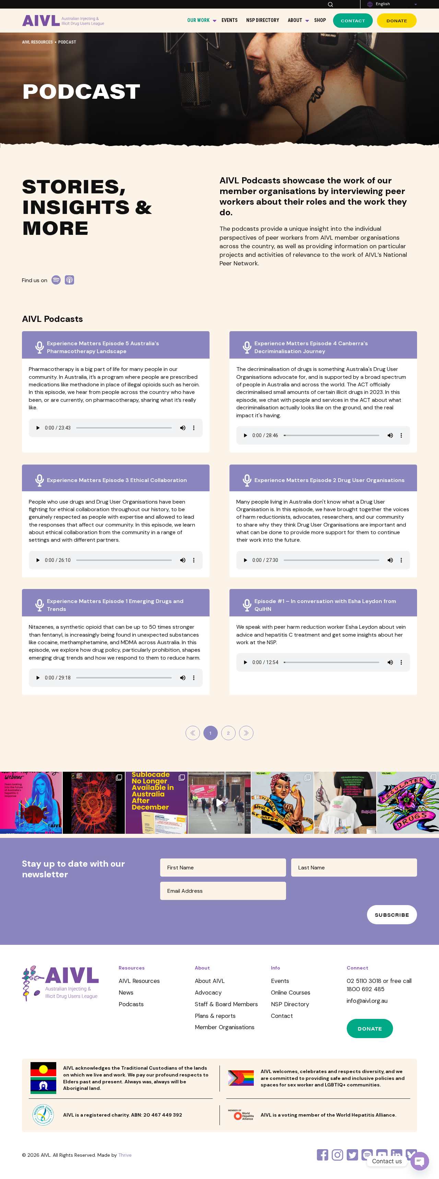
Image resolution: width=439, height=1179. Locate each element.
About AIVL (210, 981)
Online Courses (290, 992)
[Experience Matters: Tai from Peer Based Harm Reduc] (219, 803)
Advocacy (208, 992)
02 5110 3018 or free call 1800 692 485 (379, 985)
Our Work (198, 20)
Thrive (125, 1155)
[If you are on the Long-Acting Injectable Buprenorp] (157, 803)
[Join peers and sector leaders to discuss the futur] (31, 803)
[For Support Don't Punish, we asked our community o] (282, 803)
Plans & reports (215, 1016)
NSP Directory (262, 20)
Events (230, 20)
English (383, 4)
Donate (397, 20)
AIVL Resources (37, 42)
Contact (353, 20)
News (126, 992)
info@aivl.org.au (367, 1000)
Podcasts (131, 1004)
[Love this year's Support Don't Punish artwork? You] (345, 803)
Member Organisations (224, 1027)
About (295, 20)
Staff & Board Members (226, 1004)
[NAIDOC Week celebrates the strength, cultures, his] (94, 803)
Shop (320, 20)
